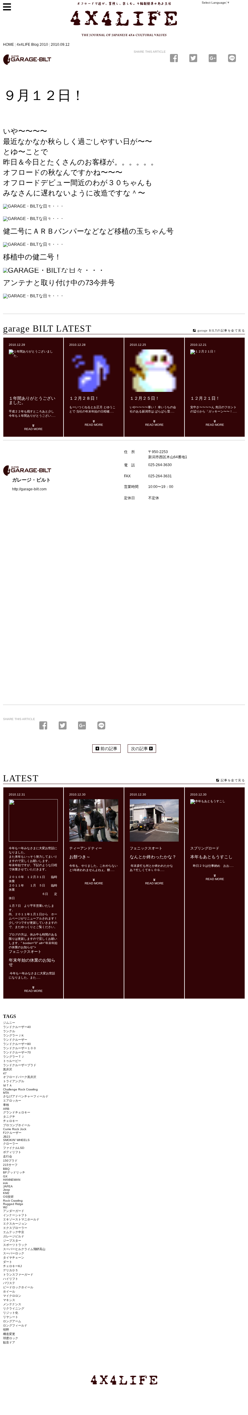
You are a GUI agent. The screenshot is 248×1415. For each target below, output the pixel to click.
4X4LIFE (83, 38)
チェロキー (10, 1121)
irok (5, 1183)
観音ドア (9, 1342)
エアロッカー (12, 1100)
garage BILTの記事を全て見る (220, 330)
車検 (6, 1104)
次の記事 (140, 748)
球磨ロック (10, 1338)
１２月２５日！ (144, 398)
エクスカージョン (15, 1223)
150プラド (10, 1160)
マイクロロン (12, 1295)
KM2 (6, 1193)
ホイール (9, 1291)
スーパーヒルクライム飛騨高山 (24, 1249)
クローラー (10, 1143)
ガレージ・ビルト (27, 59)
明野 (6, 1329)
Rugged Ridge (13, 1204)
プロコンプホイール (16, 1125)
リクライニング (13, 1308)
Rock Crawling (13, 1200)
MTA (6, 1092)
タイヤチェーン (13, 1257)
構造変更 (9, 1334)
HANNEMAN (11, 1179)
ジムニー (9, 1022)
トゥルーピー (12, 1061)
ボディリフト (12, 1152)
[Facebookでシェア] (175, 58)
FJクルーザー (12, 1132)
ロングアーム (12, 1321)
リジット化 (10, 1312)
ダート (7, 1261)
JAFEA (8, 1186)
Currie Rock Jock (14, 1129)
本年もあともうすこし (211, 857)
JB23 (6, 1136)
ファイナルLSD (13, 1148)
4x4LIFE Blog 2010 (32, 44)
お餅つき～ (79, 857)
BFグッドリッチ (14, 1172)
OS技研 (8, 1196)
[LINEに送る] (232, 58)
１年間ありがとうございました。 (32, 400)
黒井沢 (7, 1069)
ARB (6, 1108)
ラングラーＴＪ (13, 1056)
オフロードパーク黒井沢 (19, 1077)
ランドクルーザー (15, 1039)
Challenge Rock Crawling (20, 1089)
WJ (5, 1207)
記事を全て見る (232, 780)
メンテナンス (12, 1304)
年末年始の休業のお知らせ (32, 962)
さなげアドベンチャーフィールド (25, 1096)
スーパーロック (13, 1253)
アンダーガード (13, 1211)
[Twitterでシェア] (194, 58)
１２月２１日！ (205, 398)
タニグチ (9, 1116)
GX (5, 1176)
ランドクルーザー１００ (19, 1048)
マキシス (9, 1300)
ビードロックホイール (18, 1287)
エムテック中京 (13, 1232)
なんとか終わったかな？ (153, 857)
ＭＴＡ (7, 1085)
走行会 (7, 1156)
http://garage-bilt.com (29, 489)
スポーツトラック (15, 1244)
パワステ (9, 1283)
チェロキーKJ (12, 1266)
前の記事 (108, 748)
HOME (8, 44)
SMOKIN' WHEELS (16, 1140)
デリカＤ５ (10, 1270)
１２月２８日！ (84, 398)
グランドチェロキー (16, 1112)
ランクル (9, 1031)
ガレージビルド (13, 1236)
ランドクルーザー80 (17, 1044)
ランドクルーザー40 (17, 1027)
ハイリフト (10, 1278)
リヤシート (10, 1317)
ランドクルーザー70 (17, 1052)
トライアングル (13, 1081)
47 (5, 1073)
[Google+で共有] (214, 58)
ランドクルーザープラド (19, 1065)
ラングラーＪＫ (13, 1035)
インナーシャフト (15, 1215)
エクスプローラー (15, 1228)
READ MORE (33, 429)
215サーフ (10, 1164)
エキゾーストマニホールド (21, 1219)
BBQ (6, 1168)
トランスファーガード (18, 1274)
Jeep (6, 1189)
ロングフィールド (15, 1325)
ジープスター (12, 1240)
